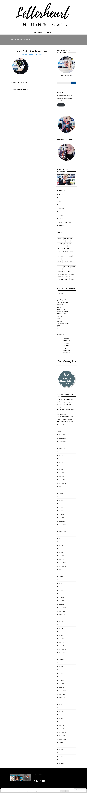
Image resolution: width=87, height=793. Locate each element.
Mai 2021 (61, 545)
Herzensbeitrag (62, 197)
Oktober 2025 (62, 434)
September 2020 (62, 573)
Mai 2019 (61, 628)
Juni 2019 (61, 625)
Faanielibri (66, 347)
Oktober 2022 (62, 486)
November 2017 (62, 690)
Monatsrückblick (62, 208)
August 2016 (61, 742)
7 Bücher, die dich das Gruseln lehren (65, 424)
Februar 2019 (61, 638)
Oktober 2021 (62, 528)
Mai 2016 (61, 753)
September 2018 (62, 656)
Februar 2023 (61, 472)
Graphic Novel (61, 248)
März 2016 (61, 759)
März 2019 (61, 635)
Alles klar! (62, 791)
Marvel (60, 261)
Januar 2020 (61, 600)
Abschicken (61, 104)
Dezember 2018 (62, 645)
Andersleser (66, 338)
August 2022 (61, 493)
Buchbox (60, 238)
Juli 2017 (60, 704)
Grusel (68, 248)
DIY (72, 241)
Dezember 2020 (62, 562)
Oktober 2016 (62, 735)
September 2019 (62, 614)
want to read (61, 225)
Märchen (60, 266)
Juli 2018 (60, 663)
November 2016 (62, 732)
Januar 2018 (61, 683)
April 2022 (61, 507)
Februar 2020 (61, 597)
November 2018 (62, 649)
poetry (73, 266)
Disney (67, 241)
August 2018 (61, 659)
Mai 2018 (61, 670)
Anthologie (66, 235)
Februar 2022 (61, 514)
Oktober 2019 (62, 611)
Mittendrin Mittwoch (63, 204)
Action (60, 235)
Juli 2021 (60, 538)
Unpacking (60, 279)
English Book (67, 243)
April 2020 (61, 590)
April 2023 (61, 465)
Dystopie (60, 243)
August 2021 (61, 535)
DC (63, 241)
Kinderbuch (69, 256)
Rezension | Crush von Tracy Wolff (64, 423)
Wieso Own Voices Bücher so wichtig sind (66, 421)
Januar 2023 (61, 476)
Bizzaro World (66, 340)
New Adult (66, 266)
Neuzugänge (61, 211)
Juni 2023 (61, 458)
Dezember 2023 (62, 438)
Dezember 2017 (62, 687)
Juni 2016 (61, 749)
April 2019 (61, 631)
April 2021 (61, 548)
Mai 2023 (61, 462)
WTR (65, 281)
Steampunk (71, 274)
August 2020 (61, 576)
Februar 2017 (61, 721)
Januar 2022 (61, 517)
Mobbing (66, 261)
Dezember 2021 (62, 521)
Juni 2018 (61, 666)
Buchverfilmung (68, 238)
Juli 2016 (60, 746)
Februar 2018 (61, 680)
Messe (60, 201)
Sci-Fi (68, 271)
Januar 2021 (61, 559)
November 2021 (62, 524)
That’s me (40, 32)
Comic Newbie (66, 341)
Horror (60, 253)
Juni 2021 (61, 542)
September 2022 (62, 490)
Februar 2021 (61, 555)
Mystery (60, 264)
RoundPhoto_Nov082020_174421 (19, 82)
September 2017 (62, 697)
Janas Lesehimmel (66, 348)
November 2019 (62, 607)
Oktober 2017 (62, 694)
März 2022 (61, 510)
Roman (59, 269)
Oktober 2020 (62, 569)
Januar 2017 (61, 725)
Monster (72, 261)
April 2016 (61, 756)
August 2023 (61, 452)
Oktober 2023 (62, 445)
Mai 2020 (61, 586)
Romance (65, 269)
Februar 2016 (61, 763)
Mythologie (67, 264)
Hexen (59, 251)
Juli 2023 (60, 455)
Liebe (68, 258)
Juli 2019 (60, 621)
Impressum (50, 32)
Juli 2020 (60, 580)
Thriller (68, 276)
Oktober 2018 (62, 652)
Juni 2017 (61, 708)
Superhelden (61, 276)
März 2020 (61, 593)
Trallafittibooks (66, 352)
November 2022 (62, 483)
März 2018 (61, 676)
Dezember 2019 (62, 604)
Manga (73, 258)
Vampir (72, 279)
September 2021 (62, 531)
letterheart (24, 54)
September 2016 (62, 739)
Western (60, 281)
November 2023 (62, 441)
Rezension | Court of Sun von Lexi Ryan (65, 419)
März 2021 (61, 552)
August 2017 (61, 701)
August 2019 (61, 618)
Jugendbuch (61, 256)
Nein (67, 791)
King (59, 258)
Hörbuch (66, 253)
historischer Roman (68, 251)
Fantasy (60, 246)
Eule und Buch (67, 345)
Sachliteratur (61, 271)
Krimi (63, 258)
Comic (59, 241)
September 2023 (62, 448)
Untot (66, 279)
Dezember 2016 (62, 728)
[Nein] (85, 791)
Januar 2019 (61, 642)
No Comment (39, 54)
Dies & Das (61, 194)
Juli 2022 (60, 497)
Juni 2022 (61, 500)
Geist (65, 246)
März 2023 (61, 469)
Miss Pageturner (66, 350)
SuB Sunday (61, 218)
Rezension (61, 215)
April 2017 (61, 714)
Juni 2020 (61, 583)
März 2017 (61, 718)
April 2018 (61, 673)
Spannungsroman (62, 274)
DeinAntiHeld (66, 343)
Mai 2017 (61, 711)
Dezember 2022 (62, 479)
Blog (34, 32)
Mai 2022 (61, 503)
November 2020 (62, 566)
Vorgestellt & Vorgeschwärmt (65, 222)
